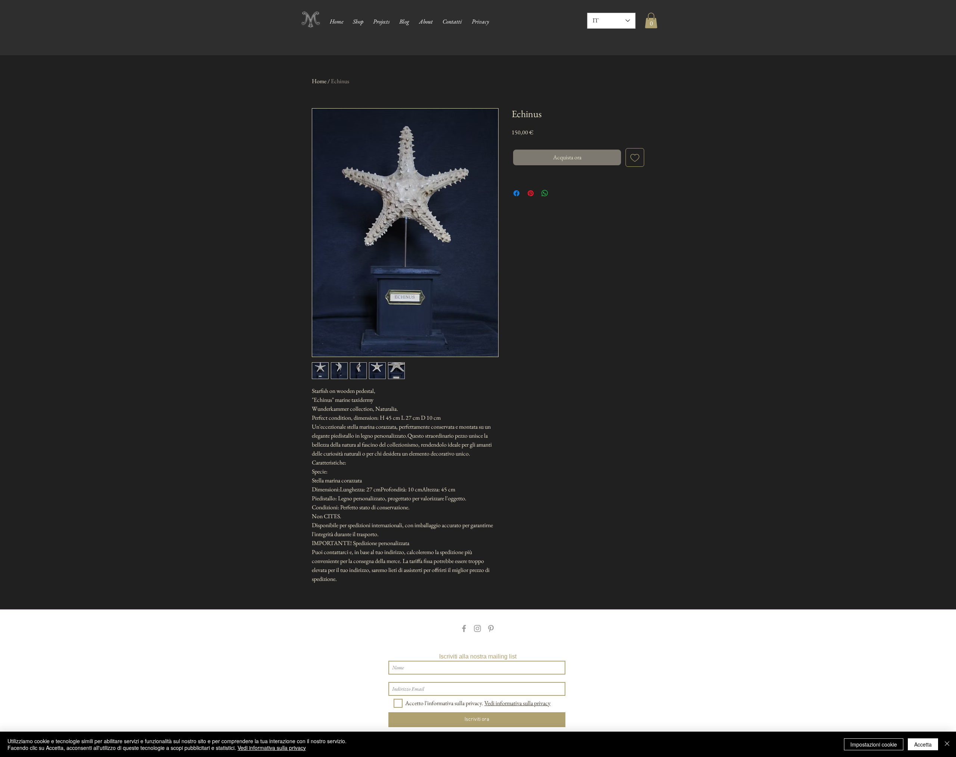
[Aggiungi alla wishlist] (635, 157)
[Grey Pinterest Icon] (491, 628)
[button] (651, 20)
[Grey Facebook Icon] (464, 628)
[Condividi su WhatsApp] (544, 193)
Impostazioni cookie (873, 744)
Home (319, 81)
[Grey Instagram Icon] (477, 628)
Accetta (923, 744)
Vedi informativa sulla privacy (272, 747)
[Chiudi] (947, 744)
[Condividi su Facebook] (516, 193)
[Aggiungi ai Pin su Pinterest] (530, 193)
